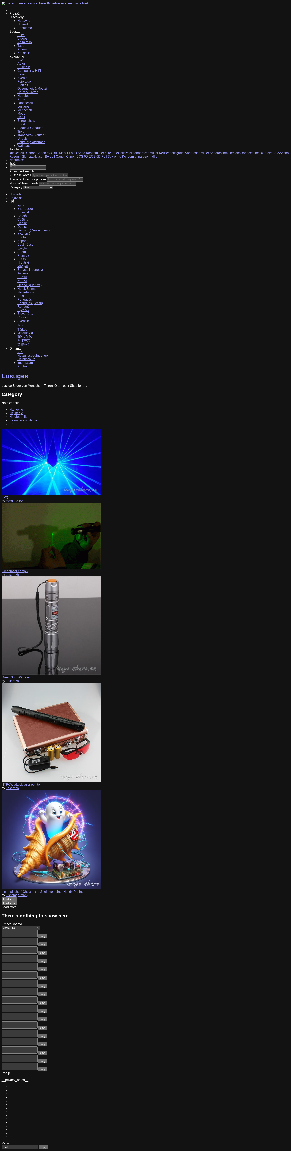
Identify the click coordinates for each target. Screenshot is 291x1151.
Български (25, 208)
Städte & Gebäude (30, 128)
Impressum (25, 362)
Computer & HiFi (29, 70)
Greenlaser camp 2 (15, 571)
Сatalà (22, 216)
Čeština (22, 219)
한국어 (22, 281)
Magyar (22, 266)
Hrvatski (23, 262)
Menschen (24, 110)
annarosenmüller (146, 156)
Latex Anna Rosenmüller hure (90, 153)
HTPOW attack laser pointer (21, 784)
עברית (21, 259)
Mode (21, 113)
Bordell (50, 156)
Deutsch (23, 226)
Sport (21, 124)
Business (23, 67)
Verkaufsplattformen (31, 142)
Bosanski (23, 212)
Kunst (21, 99)
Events (22, 78)
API (20, 352)
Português (24, 299)
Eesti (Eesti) (25, 244)
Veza (5, 1143)
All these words (20, 175)
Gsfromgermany (17, 895)
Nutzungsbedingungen (33, 355)
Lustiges (23, 106)
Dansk (22, 223)
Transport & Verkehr (31, 135)
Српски (22, 317)
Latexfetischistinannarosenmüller (135, 153)
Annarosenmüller (197, 153)
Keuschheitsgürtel (171, 153)
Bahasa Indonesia (30, 269)
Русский (23, 310)
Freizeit (22, 85)
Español (23, 241)
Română (23, 306)
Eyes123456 (15, 500)
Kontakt (22, 366)
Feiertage (24, 81)
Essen (21, 74)
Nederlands (25, 292)
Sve (20, 60)
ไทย (20, 325)
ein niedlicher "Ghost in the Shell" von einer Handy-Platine (43, 891)
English (22, 237)
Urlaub (22, 138)
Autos (21, 63)
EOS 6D (95, 156)
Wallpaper (24, 145)
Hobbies (23, 95)
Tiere (21, 131)
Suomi (22, 252)
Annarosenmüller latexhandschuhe (234, 153)
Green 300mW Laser (16, 677)
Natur (21, 117)
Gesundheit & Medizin (32, 88)
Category (16, 187)
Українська (25, 333)
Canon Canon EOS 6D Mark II (47, 153)
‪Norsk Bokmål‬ (27, 288)
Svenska (23, 321)
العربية (21, 205)
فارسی (22, 248)
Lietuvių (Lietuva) (29, 285)
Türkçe (22, 329)
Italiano (22, 273)
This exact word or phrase (28, 179)
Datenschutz (26, 359)
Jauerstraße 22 (270, 153)
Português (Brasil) (30, 303)
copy (43, 936)
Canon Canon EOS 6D (72, 156)
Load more (9, 899)
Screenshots (26, 120)
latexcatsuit (17, 153)
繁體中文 (23, 344)
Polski (21, 296)
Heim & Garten (27, 92)
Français (23, 255)
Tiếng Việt (24, 336)
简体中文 (23, 340)
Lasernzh (12, 574)
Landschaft (25, 103)
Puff (104, 156)
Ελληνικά (23, 233)
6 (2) (5, 497)
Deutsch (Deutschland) (33, 230)
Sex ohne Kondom (121, 156)
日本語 (22, 277)
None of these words (24, 183)
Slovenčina (25, 313)
